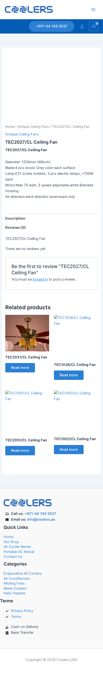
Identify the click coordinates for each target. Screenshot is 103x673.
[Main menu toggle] (93, 9)
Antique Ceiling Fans (33, 126)
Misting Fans (14, 583)
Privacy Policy (22, 611)
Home (9, 126)
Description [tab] (15, 218)
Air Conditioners (17, 578)
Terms (16, 616)
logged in (40, 279)
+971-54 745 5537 (40, 513)
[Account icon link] (82, 26)
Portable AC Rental (19, 552)
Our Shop (11, 542)
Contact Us (13, 556)
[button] (51, 26)
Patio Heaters (14, 593)
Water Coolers (15, 588)
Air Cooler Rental (17, 547)
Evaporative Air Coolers (23, 573)
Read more (20, 367)
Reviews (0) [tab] (15, 227)
